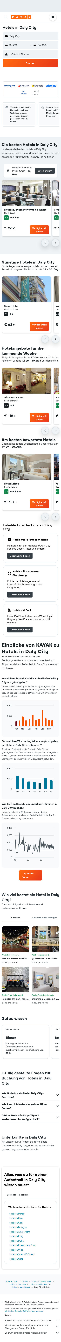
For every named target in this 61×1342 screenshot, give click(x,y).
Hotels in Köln (16, 1218)
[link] (20, 556)
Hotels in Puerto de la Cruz (22, 1245)
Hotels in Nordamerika (41, 1281)
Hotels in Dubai (16, 1240)
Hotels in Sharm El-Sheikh (22, 1254)
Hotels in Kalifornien (38, 1284)
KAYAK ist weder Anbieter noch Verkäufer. (28, 1320)
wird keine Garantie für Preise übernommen (24, 1311)
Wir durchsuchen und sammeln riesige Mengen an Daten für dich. (27, 1326)
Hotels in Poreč (16, 1213)
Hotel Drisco (11, 483)
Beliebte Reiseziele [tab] (17, 1194)
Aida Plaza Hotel (14, 397)
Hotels (25, 1281)
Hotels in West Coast (21, 1287)
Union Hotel (11, 306)
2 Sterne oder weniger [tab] (44, 917)
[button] (5, 17)
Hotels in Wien (16, 1249)
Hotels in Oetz (16, 1258)
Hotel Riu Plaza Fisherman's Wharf (25, 209)
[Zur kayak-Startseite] (21, 17)
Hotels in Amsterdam (19, 1231)
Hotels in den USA (18, 1284)
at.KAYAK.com (12, 1281)
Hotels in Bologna (18, 1227)
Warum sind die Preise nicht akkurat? (26, 1332)
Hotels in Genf (16, 1222)
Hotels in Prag (16, 1236)
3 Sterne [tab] (15, 917)
